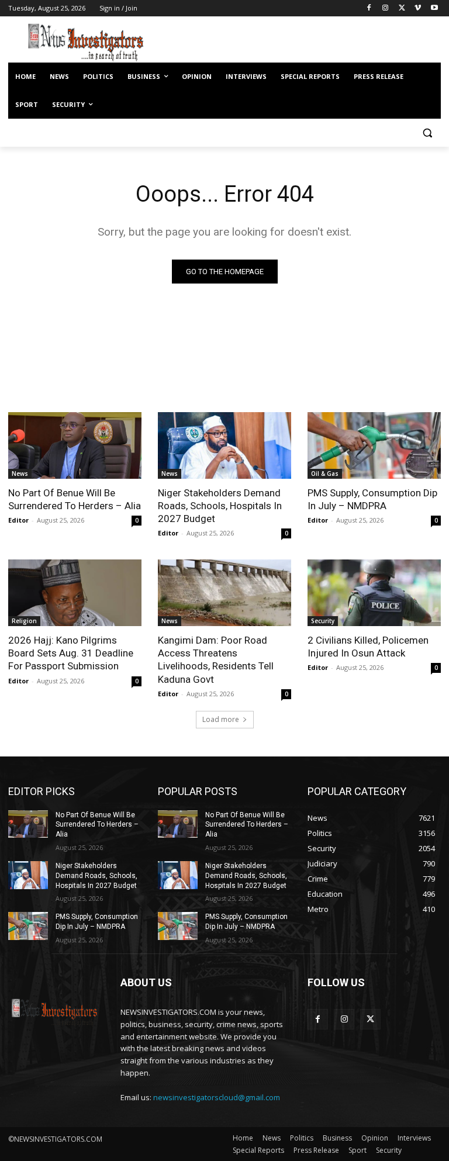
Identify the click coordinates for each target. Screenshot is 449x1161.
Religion (24, 621)
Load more (220, 719)
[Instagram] (385, 8)
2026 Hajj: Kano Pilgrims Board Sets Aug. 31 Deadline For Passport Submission (70, 653)
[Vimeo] (417, 8)
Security (322, 621)
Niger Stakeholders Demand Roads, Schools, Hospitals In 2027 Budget (220, 505)
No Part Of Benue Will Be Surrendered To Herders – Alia (74, 499)
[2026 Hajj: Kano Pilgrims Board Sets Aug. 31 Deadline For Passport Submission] (74, 592)
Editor (18, 520)
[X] (402, 8)
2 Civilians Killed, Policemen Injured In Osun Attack (368, 646)
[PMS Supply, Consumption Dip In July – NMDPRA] (374, 445)
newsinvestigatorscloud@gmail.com (216, 1097)
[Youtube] (434, 8)
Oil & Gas (325, 473)
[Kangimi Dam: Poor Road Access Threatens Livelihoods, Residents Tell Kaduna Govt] (224, 592)
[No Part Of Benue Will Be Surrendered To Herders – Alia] (74, 445)
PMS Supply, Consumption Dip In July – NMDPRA (372, 499)
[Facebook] (369, 8)
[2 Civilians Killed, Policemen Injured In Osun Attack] (374, 592)
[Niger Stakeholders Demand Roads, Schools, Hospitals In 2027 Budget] (224, 445)
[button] (427, 133)
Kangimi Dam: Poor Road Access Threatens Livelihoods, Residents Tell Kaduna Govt (216, 659)
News (20, 473)
